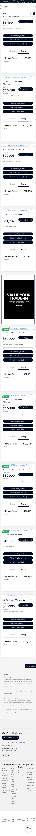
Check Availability (25, 21)
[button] (30, 78)
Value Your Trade (18, 44)
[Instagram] (8, 755)
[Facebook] (4, 755)
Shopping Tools (22, 765)
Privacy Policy (10, 819)
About (29, 764)
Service (14, 764)
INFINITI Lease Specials (5, 785)
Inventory (6, 764)
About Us (30, 785)
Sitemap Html (24, 819)
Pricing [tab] (23, 51)
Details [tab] (12, 51)
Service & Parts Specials (14, 791)
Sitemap (18, 819)
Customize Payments (17, 35)
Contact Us (10, 737)
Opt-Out (34, 819)
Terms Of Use (14, 819)
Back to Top (30, 666)
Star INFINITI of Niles (4, 819)
